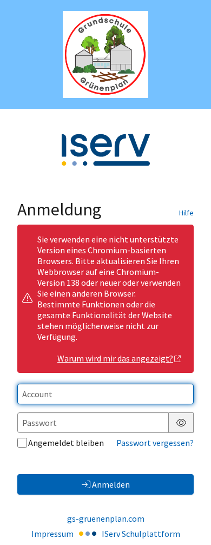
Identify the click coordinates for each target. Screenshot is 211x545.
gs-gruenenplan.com (105, 518)
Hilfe (186, 213)
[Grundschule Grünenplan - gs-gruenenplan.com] (105, 54)
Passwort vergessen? (155, 442)
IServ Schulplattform (141, 533)
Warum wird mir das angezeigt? (115, 358)
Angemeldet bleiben (66, 442)
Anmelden (111, 484)
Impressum (52, 533)
